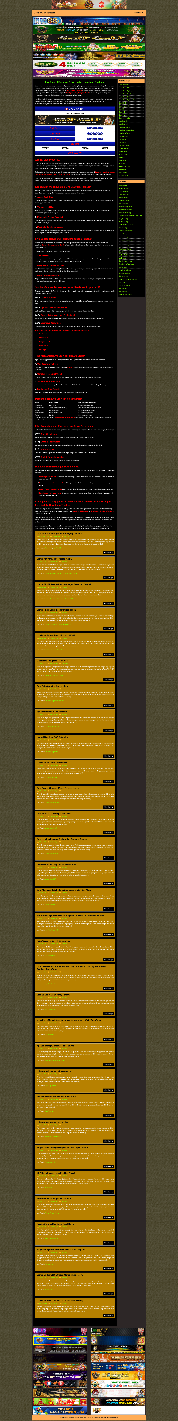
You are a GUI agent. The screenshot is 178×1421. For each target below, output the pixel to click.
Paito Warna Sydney (125, 91)
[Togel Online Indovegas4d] (118, 1410)
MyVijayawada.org (125, 270)
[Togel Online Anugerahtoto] (118, 1367)
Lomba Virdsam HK (51, 624)
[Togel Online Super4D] (89, 38)
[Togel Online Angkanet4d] (118, 1384)
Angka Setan (123, 154)
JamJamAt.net (124, 194)
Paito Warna (123, 172)
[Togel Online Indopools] (118, 1393)
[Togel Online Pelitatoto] (89, 64)
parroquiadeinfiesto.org (126, 246)
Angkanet (122, 163)
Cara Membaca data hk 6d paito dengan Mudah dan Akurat (64, 890)
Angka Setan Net (50, 1162)
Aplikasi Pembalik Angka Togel (55, 1060)
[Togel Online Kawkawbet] (60, 1349)
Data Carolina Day (125, 118)
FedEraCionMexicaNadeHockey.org (130, 216)
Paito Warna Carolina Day (127, 94)
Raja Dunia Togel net (51, 1238)
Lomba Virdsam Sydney (69, 573)
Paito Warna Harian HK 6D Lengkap (53, 941)
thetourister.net (124, 200)
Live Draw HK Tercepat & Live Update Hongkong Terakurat (75, 82)
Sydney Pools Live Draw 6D (53, 650)
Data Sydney (123, 115)
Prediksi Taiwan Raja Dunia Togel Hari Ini (56, 1224)
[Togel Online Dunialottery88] (118, 1358)
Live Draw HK (139, 13)
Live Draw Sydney (125, 127)
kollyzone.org (123, 219)
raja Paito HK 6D (50, 955)
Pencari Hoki (123, 151)
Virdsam (122, 157)
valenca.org (123, 291)
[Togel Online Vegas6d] (60, 1358)
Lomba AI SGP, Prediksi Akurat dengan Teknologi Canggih (64, 584)
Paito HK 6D (48, 548)
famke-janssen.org (125, 285)
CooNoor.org (123, 252)
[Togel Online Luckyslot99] (118, 1341)
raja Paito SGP (49, 1035)
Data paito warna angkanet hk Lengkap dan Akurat (60, 533)
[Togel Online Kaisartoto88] (60, 1402)
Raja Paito (122, 169)
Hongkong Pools (124, 133)
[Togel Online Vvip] (118, 1375)
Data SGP (122, 112)
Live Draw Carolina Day (126, 130)
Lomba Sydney (124, 145)
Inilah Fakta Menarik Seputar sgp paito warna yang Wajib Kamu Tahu (69, 1020)
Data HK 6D (122, 103)
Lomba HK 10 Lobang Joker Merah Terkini (56, 610)
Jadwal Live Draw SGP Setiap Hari (53, 737)
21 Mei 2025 (42, 867)
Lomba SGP (123, 142)
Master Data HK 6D (51, 828)
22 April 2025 (43, 1303)
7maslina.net (123, 185)
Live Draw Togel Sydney (52, 726)
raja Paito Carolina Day (52, 984)
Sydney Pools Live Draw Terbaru (52, 711)
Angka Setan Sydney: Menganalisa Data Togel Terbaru (62, 1147)
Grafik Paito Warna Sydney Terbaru (53, 995)
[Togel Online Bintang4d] (60, 1375)
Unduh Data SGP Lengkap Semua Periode (56, 864)
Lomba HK (122, 139)
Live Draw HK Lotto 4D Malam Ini (52, 762)
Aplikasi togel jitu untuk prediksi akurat (55, 1046)
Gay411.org (122, 282)
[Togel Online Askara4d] (60, 1367)
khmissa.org (123, 288)
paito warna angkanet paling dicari (53, 1122)
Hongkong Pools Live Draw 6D (54, 675)
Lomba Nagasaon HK (64, 624)
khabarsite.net (123, 197)
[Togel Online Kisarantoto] (89, 56)
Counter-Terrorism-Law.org (128, 279)
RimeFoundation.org (125, 249)
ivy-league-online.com (126, 294)
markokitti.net (123, 191)
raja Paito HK (57, 548)
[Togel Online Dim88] (89, 29)
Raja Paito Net (49, 1111)
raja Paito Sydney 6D (51, 930)
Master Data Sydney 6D (52, 802)
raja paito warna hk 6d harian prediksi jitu (56, 1096)
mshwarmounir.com (125, 210)
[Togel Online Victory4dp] (60, 1341)
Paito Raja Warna (50, 1086)
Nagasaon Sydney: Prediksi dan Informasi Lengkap (61, 1249)
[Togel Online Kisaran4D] (89, 47)
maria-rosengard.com (126, 240)
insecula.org (123, 234)
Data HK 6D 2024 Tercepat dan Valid (54, 813)
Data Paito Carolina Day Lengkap (52, 686)
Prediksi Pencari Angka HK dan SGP (54, 1198)
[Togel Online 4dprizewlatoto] (60, 1393)
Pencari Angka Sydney (52, 1213)
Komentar (66, 536)
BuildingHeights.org (125, 261)
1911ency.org (123, 276)
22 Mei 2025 (42, 561)
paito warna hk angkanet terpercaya (54, 1071)
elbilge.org (122, 258)
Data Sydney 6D (124, 106)
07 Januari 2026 (44, 536)
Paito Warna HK (124, 85)
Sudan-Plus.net (124, 188)
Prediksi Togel (56, 536)
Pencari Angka (124, 148)
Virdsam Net (49, 1289)
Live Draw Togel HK (51, 777)
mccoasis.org (123, 222)
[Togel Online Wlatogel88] (60, 1384)
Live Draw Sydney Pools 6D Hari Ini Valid (56, 635)
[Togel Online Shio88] (118, 1402)
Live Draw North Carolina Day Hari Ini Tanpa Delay (60, 1300)
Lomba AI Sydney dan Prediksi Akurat (54, 559)
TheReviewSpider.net (126, 206)
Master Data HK (50, 904)
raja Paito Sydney (50, 1009)
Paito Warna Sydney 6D (126, 100)
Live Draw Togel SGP (51, 752)
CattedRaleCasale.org (126, 231)
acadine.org (123, 228)
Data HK (121, 109)
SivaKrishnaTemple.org (126, 264)
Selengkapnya (108, 552)
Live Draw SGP (123, 124)
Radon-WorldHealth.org (126, 255)
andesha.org (123, 267)
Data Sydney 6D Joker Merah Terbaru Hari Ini (58, 788)
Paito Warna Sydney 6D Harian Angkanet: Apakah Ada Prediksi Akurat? (70, 915)
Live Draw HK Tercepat (44, 13)
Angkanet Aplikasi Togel (53, 1136)
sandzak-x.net (123, 203)
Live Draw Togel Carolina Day (54, 701)
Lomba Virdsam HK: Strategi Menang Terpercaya (60, 1275)
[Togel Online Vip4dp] (118, 1349)
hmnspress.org (124, 243)
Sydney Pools (123, 136)
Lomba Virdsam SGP (66, 599)
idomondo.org (123, 237)
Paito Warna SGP (124, 88)
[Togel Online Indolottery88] (89, 21)
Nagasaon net (49, 1264)
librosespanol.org (124, 273)
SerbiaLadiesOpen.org (126, 225)
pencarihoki (48, 1187)
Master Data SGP (50, 879)
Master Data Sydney (51, 853)
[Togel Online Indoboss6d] (118, 1332)
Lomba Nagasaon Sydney (53, 573)
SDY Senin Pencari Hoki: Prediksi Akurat (56, 1173)
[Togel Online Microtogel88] (60, 1332)
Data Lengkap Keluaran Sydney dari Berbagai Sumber (62, 839)
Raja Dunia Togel (124, 166)
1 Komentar (65, 663)
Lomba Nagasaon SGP (52, 599)
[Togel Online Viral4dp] (89, 73)
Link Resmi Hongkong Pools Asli (52, 661)
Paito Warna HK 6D (125, 97)
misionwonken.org (125, 213)
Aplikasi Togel (123, 175)
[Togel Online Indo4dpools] (60, 1410)
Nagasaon (122, 160)
